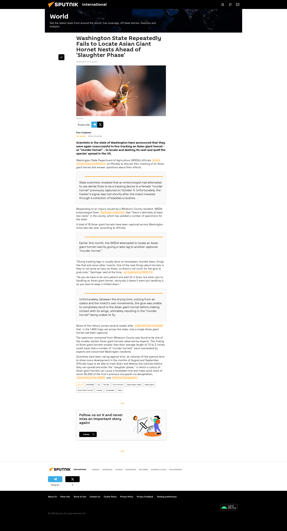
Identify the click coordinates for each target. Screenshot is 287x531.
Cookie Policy (110, 496)
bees (120, 390)
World (80, 384)
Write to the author (95, 136)
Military (143, 469)
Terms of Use (80, 496)
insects (99, 390)
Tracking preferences (167, 496)
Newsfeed (90, 384)
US (99, 384)
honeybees (110, 390)
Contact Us (95, 496)
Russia (119, 469)
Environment (118, 384)
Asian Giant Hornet (85, 390)
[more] (61, 57)
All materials (81, 136)
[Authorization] (223, 4)
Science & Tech (158, 469)
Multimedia (175, 469)
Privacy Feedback (145, 496)
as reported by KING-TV (138, 272)
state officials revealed (149, 325)
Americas (107, 469)
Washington (149, 384)
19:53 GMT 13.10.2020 (86, 61)
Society (106, 384)
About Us (52, 496)
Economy (131, 469)
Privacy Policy (126, 496)
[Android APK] (229, 507)
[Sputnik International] (64, 8)
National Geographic (124, 377)
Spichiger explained (112, 212)
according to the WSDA (91, 377)
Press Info (65, 496)
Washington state (134, 384)
